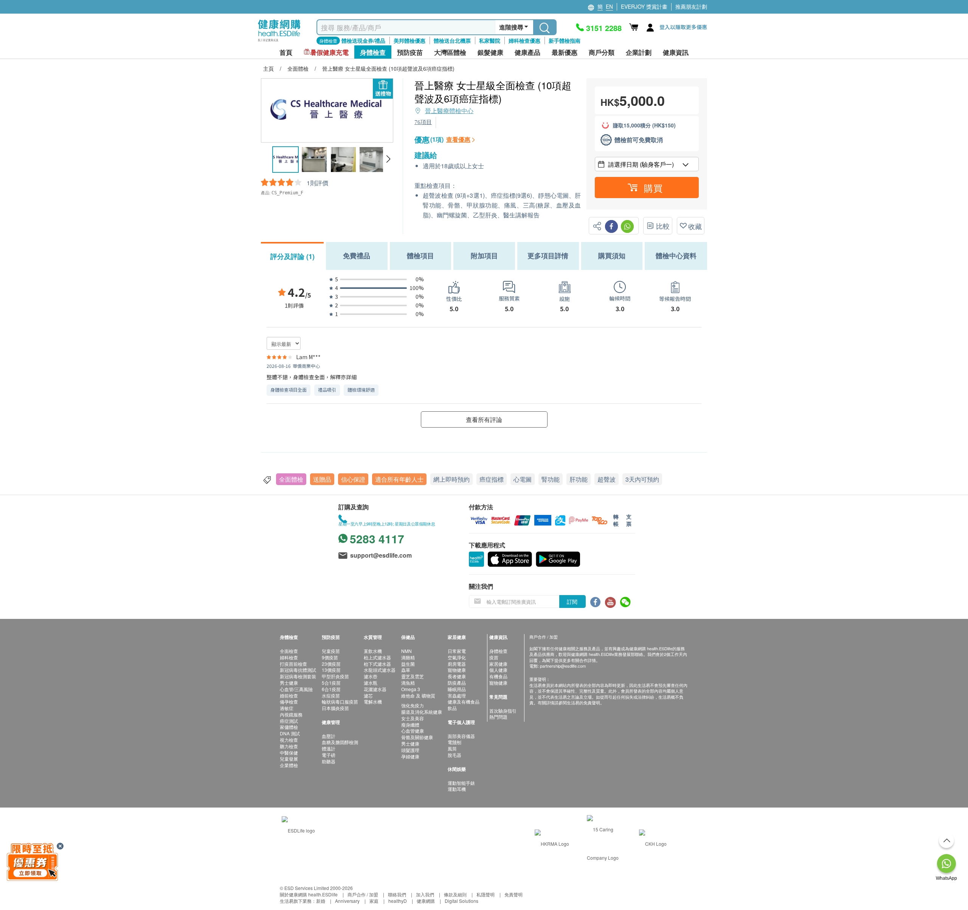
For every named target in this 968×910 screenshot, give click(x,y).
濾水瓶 (370, 682)
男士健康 (289, 682)
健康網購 (426, 901)
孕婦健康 (410, 756)
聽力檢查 (289, 746)
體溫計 (328, 748)
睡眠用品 (457, 689)
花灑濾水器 (375, 689)
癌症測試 (289, 721)
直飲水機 (373, 651)
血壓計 (328, 736)
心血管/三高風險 (296, 689)
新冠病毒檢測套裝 (298, 676)
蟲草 (405, 670)
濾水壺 (370, 676)
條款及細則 (455, 894)
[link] (298, 829)
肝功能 (578, 479)
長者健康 (457, 676)
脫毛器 (454, 755)
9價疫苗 (330, 657)
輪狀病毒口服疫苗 (340, 701)
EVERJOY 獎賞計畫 (644, 6)
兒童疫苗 (331, 651)
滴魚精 (408, 682)
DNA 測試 (290, 733)
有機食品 (498, 676)
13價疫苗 (331, 670)
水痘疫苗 (331, 695)
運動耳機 (457, 789)
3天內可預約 (642, 479)
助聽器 (328, 761)
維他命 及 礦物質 (418, 695)
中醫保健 (289, 752)
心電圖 (522, 479)
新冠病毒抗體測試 (298, 670)
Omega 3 (410, 689)
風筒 (452, 748)
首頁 (285, 52)
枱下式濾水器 (377, 663)
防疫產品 (457, 682)
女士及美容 (412, 718)
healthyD (397, 901)
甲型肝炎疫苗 (335, 676)
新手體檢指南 (564, 40)
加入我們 (425, 894)
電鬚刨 (454, 742)
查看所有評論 (484, 419)
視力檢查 (289, 739)
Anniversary (347, 901)
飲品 (452, 708)
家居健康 (498, 663)
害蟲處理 (457, 695)
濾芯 (368, 695)
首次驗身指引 (503, 710)
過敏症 (286, 708)
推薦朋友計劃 (691, 6)
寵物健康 (457, 670)
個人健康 (498, 670)
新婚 (320, 901)
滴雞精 (408, 657)
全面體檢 (291, 479)
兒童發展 (289, 758)
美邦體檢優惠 (409, 40)
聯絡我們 (397, 894)
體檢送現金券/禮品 (363, 40)
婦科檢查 (289, 657)
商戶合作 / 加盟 (362, 894)
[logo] (279, 41)
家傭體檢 (289, 727)
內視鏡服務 (291, 714)
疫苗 (493, 657)
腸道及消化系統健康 (421, 711)
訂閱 (572, 601)
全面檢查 (289, 651)
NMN (406, 651)
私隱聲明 (485, 894)
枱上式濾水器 (377, 657)
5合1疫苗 (331, 682)
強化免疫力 (412, 705)
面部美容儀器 (461, 736)
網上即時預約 (451, 479)
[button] (388, 159)
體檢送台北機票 (452, 40)
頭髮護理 (410, 750)
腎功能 (550, 479)
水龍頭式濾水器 (380, 670)
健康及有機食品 (463, 701)
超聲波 (606, 479)
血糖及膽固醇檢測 (340, 742)
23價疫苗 (331, 663)
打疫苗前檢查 (293, 663)
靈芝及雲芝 (412, 676)
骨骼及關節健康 (417, 737)
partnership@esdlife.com (563, 666)
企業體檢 (289, 765)
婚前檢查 (289, 695)
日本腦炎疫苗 (335, 708)
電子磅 (328, 755)
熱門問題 (498, 716)
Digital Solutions (461, 901)
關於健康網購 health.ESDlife (309, 894)
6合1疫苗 (331, 689)
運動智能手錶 (461, 783)
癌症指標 (491, 479)
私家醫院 (489, 40)
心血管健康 (412, 730)
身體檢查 (498, 651)
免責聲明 (513, 894)
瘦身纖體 (410, 724)
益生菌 (408, 663)
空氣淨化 (457, 657)
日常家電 (457, 651)
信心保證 (353, 479)
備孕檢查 (289, 701)
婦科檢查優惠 (524, 40)
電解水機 (373, 701)
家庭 (374, 901)
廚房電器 (457, 663)
